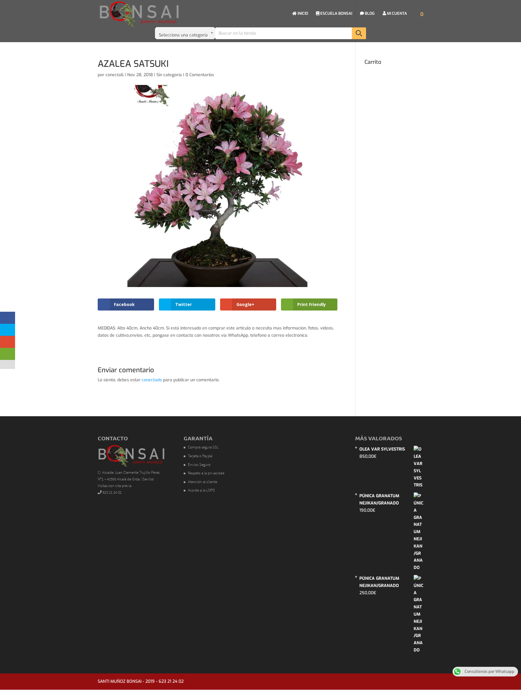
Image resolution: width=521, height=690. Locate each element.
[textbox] (185, 33)
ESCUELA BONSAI (335, 13)
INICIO (302, 13)
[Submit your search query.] (359, 33)
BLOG (369, 13)
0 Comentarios (199, 75)
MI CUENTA (396, 13)
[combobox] (185, 33)
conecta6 (115, 75)
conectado (152, 380)
